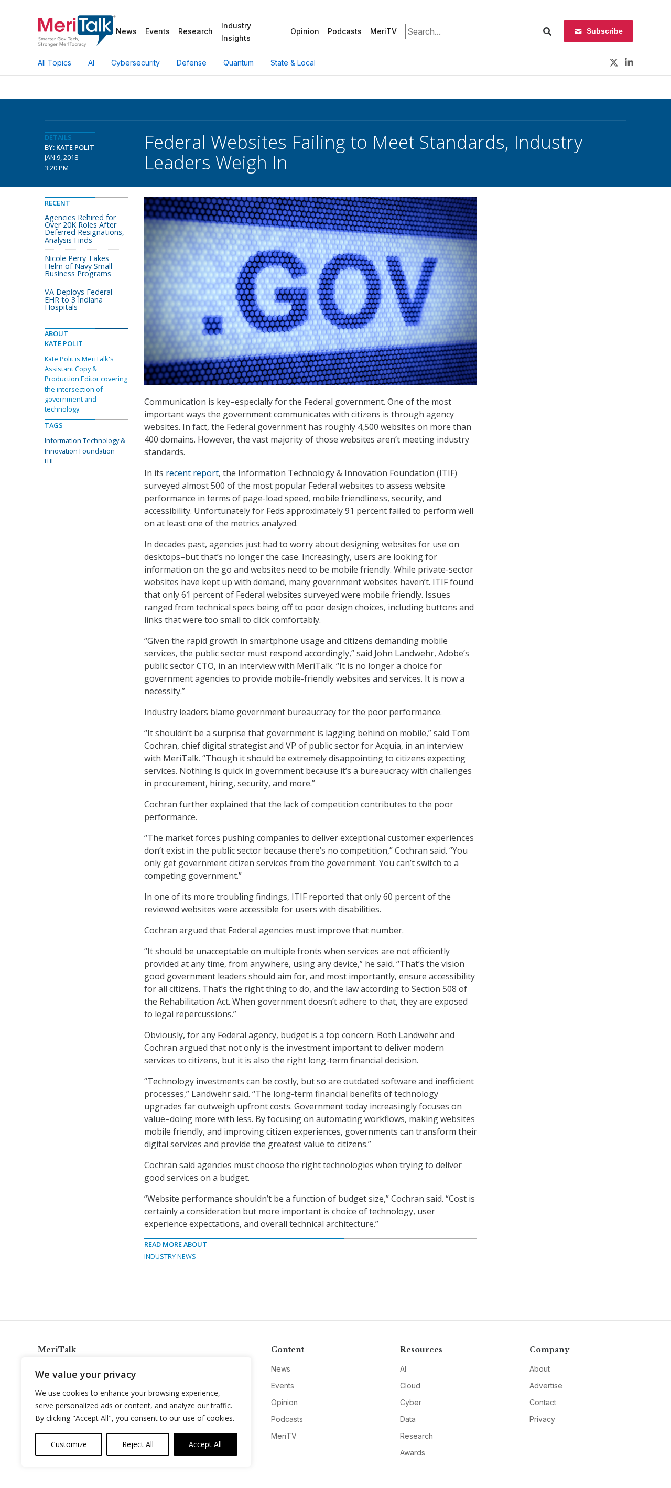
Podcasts (345, 31)
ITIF (50, 461)
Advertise (545, 1385)
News (126, 31)
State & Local (293, 62)
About (539, 1368)
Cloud (410, 1385)
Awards (412, 1452)
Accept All (205, 1444)
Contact (542, 1402)
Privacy (542, 1419)
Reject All (138, 1444)
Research (195, 31)
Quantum (238, 62)
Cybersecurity (135, 62)
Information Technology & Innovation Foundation (85, 445)
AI (91, 62)
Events (157, 31)
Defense (192, 62)
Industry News (170, 1256)
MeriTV (383, 31)
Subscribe (605, 31)
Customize (69, 1444)
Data (408, 1419)
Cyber (410, 1402)
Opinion (304, 31)
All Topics (54, 62)
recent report (192, 473)
